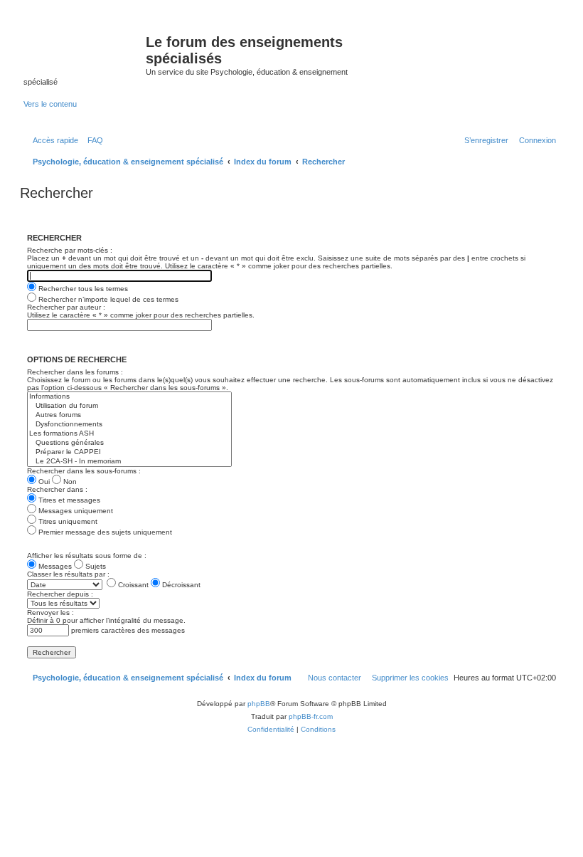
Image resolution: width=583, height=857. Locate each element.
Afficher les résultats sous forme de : (86, 555)
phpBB (258, 704)
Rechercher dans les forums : (75, 372)
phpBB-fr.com (311, 716)
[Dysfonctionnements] (129, 424)
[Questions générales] (129, 443)
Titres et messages (68, 500)
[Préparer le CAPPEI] (129, 452)
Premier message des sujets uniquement (104, 532)
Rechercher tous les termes (82, 289)
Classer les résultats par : (68, 574)
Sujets (94, 566)
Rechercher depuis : (60, 594)
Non (69, 481)
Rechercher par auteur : (66, 307)
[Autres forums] (129, 415)
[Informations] (129, 396)
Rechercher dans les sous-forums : (84, 471)
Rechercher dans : (57, 489)
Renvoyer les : (50, 612)
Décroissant (180, 585)
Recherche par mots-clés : (69, 250)
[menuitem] (92, 140)
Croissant (132, 585)
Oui (43, 481)
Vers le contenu (50, 104)
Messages (54, 566)
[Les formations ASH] (129, 433)
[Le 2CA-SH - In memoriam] (129, 461)
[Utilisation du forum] (129, 406)
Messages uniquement (74, 511)
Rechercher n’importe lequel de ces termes (107, 299)
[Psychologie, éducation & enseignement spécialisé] (84, 46)
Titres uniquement (66, 521)
